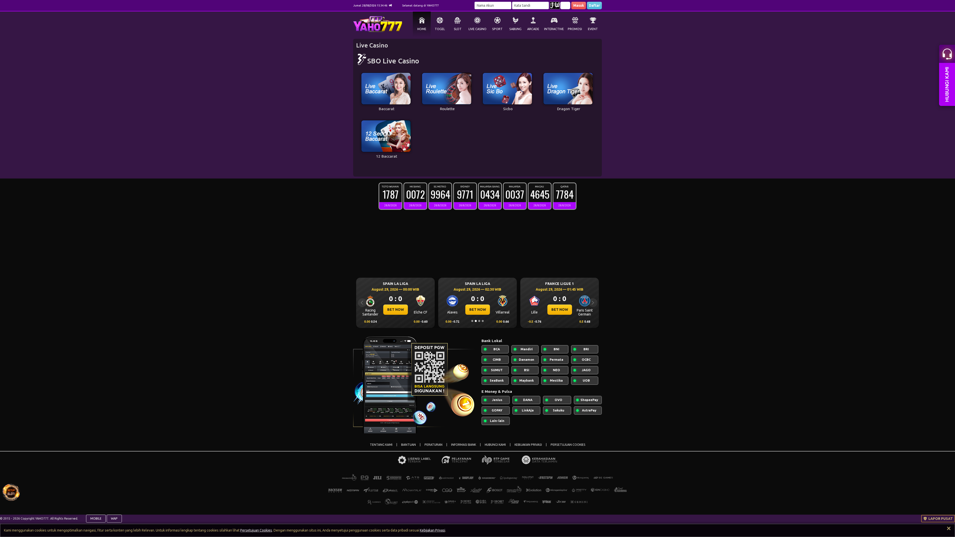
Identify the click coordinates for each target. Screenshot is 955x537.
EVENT (593, 29)
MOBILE (95, 518)
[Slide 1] (472, 320)
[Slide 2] (476, 320)
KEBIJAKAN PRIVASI (528, 444)
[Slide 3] (479, 320)
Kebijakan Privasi (432, 530)
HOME (421, 29)
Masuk (578, 5)
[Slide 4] (483, 320)
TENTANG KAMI (381, 444)
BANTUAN (408, 444)
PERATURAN (433, 444)
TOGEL (440, 29)
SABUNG (515, 29)
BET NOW (376, 310)
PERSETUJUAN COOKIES (568, 444)
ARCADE (533, 29)
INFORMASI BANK (463, 444)
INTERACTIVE (554, 29)
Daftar (594, 5)
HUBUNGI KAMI (495, 444)
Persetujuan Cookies (256, 530)
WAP (114, 518)
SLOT (458, 29)
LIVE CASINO (477, 29)
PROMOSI (575, 29)
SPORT (497, 29)
